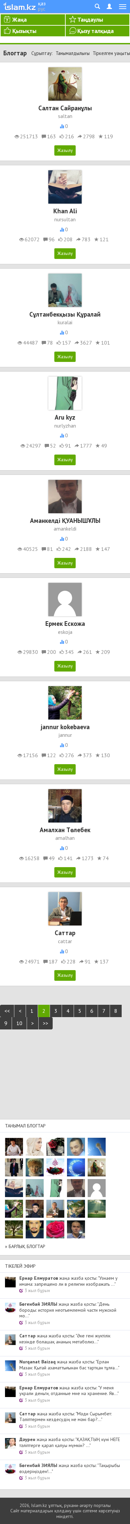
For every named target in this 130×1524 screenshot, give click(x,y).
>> (45, 1023)
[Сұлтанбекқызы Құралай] (35, 1188)
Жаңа (19, 19)
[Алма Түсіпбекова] (97, 1209)
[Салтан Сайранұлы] (97, 1167)
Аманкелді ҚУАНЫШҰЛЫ (65, 520)
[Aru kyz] (55, 1188)
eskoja (65, 632)
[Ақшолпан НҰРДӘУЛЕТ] (35, 1147)
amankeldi (65, 528)
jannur (65, 735)
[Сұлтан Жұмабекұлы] (76, 1167)
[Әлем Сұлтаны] (76, 1209)
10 (19, 1023)
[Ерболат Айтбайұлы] (14, 1167)
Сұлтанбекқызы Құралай (65, 314)
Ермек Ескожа (65, 623)
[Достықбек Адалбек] (76, 1229)
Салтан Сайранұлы (65, 108)
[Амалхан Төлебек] (35, 1209)
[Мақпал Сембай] (55, 1229)
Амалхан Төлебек (65, 829)
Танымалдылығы (73, 53)
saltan (65, 116)
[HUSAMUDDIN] (14, 1229)
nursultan (65, 219)
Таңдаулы (90, 19)
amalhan (65, 837)
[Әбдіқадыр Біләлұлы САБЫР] (76, 1147)
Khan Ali (65, 211)
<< (7, 1010)
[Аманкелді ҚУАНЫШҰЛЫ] (76, 1188)
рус (41, 8)
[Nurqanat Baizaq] (97, 1147)
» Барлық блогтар (25, 1246)
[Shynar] (55, 1147)
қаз (42, 3)
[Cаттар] (55, 1209)
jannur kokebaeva (65, 727)
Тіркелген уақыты (111, 53)
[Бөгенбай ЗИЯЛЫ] (55, 1167)
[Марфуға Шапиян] (35, 1167)
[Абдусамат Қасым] (14, 1147)
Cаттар (65, 932)
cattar (65, 941)
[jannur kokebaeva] (14, 1209)
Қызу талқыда (95, 31)
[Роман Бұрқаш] (35, 1229)
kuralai (65, 322)
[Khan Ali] (14, 1188)
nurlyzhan (65, 425)
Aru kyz (65, 417)
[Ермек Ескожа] (97, 1188)
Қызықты (24, 31)
